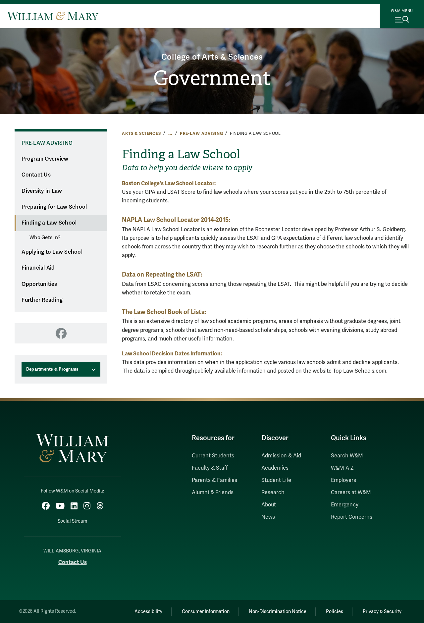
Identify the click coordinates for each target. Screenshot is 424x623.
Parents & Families (214, 480)
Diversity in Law (42, 191)
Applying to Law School (52, 252)
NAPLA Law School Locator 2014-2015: (176, 220)
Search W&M (347, 455)
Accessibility (148, 611)
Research (273, 492)
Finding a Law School (49, 223)
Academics (275, 468)
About (268, 504)
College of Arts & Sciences (212, 57)
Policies (334, 611)
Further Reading (42, 300)
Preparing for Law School (54, 207)
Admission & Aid (281, 455)
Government (212, 78)
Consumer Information (206, 611)
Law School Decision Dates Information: (172, 353)
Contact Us (36, 175)
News (268, 517)
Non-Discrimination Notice (277, 611)
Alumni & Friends (213, 492)
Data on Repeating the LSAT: (162, 274)
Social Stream (72, 521)
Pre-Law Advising (201, 133)
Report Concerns (351, 517)
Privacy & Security (382, 611)
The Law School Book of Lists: (164, 312)
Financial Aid (38, 268)
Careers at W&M (351, 492)
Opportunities (39, 284)
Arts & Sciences (141, 133)
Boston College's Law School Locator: (169, 183)
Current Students (213, 455)
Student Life (276, 480)
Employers (343, 480)
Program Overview (45, 159)
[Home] (52, 16)
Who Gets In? (45, 237)
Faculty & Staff (210, 468)
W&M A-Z (342, 468)
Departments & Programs (52, 369)
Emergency (344, 504)
